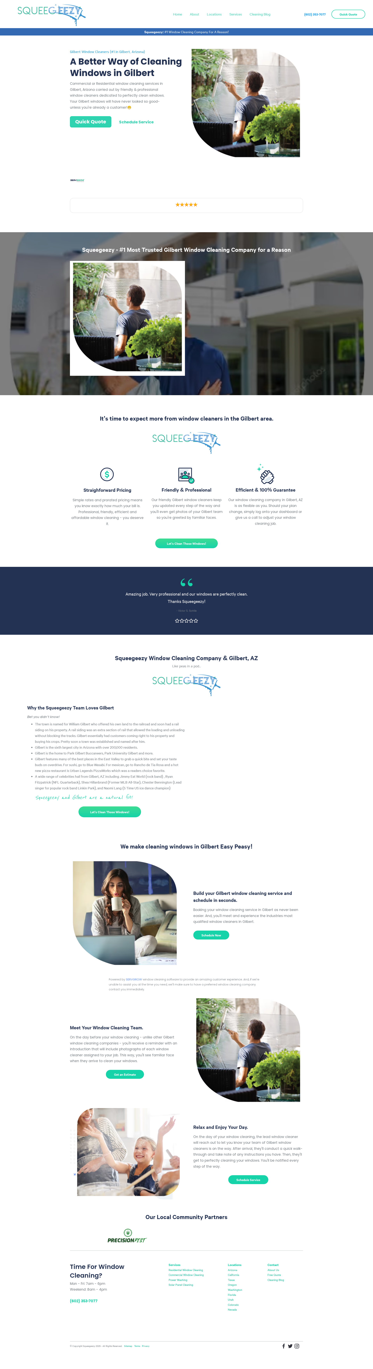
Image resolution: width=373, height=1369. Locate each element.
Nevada (232, 1309)
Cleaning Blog (260, 14)
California (233, 1275)
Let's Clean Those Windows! (186, 543)
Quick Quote (348, 14)
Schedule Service (136, 122)
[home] (52, 14)
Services (235, 14)
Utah (231, 1299)
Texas (231, 1280)
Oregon (232, 1285)
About (194, 14)
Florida (232, 1295)
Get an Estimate (125, 1074)
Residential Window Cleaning (186, 1270)
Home (177, 14)
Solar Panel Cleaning (181, 1285)
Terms (137, 1345)
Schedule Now (211, 935)
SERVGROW (134, 979)
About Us (273, 1270)
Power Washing (178, 1280)
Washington (235, 1290)
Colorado (233, 1305)
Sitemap (128, 1345)
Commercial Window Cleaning (186, 1275)
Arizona (232, 1270)
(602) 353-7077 (315, 14)
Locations (214, 14)
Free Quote (274, 1275)
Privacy (145, 1345)
